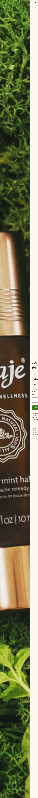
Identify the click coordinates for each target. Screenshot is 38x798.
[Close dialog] (35, 2)
